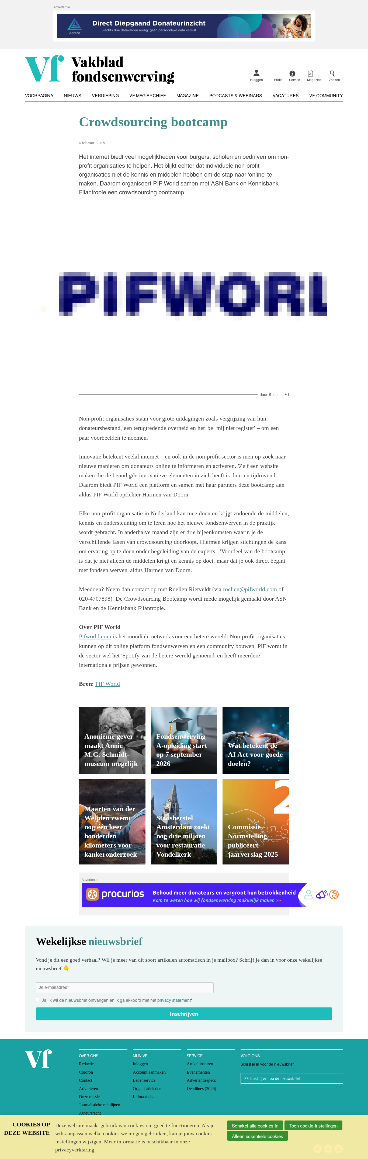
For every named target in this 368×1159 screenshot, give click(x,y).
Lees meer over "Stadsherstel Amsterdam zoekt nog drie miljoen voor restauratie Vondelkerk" (184, 821)
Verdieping (105, 95)
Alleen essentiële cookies (257, 1136)
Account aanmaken (149, 1072)
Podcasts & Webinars (235, 95)
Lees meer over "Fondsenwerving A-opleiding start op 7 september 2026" (184, 740)
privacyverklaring (74, 1150)
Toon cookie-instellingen (313, 1125)
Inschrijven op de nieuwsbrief (275, 1078)
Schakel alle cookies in (255, 1125)
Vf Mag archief (147, 95)
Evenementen (198, 1072)
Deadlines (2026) (201, 1088)
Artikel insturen (200, 1064)
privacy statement (174, 1000)
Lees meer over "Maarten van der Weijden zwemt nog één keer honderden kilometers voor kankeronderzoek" (112, 821)
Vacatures (286, 95)
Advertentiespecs (201, 1080)
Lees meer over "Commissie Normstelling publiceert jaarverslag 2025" (256, 821)
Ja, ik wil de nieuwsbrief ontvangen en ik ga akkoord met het (117, 1000)
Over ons (88, 1055)
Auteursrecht (90, 1113)
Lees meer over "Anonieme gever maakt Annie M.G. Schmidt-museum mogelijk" (112, 740)
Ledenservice (144, 1080)
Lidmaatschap (145, 1096)
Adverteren (88, 1088)
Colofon (86, 1072)
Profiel (278, 79)
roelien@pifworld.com (250, 589)
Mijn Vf (140, 1055)
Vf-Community (326, 95)
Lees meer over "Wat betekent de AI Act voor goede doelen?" (256, 740)
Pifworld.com (95, 636)
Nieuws (72, 95)
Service (195, 1055)
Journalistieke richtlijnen (99, 1104)
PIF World (107, 683)
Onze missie (89, 1096)
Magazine (187, 95)
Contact (85, 1080)
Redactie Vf (279, 394)
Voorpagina (39, 95)
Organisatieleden (147, 1088)
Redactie (86, 1064)
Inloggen (256, 79)
